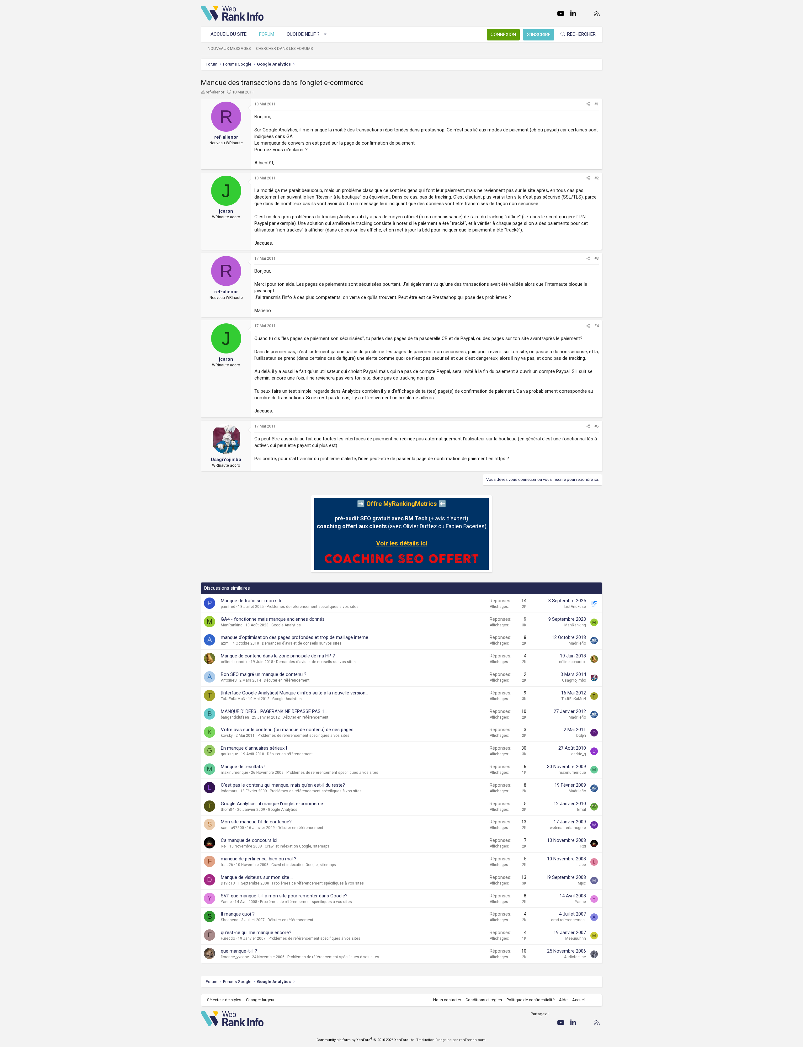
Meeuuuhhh (575, 938)
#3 (596, 258)
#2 (596, 178)
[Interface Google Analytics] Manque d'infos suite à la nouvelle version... (294, 693)
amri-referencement (568, 920)
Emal (581, 809)
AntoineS (229, 680)
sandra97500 (232, 828)
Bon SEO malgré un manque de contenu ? (263, 674)
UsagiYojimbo (574, 680)
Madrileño (577, 643)
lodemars (229, 791)
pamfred (228, 606)
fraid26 (227, 865)
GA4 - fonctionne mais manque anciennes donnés (273, 619)
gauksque (229, 754)
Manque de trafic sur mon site (252, 600)
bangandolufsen (235, 717)
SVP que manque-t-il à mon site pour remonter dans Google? (284, 896)
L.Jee (581, 865)
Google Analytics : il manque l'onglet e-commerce (272, 803)
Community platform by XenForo (365, 1040)
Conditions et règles (483, 999)
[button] (325, 34)
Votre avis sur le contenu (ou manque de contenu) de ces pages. (287, 729)
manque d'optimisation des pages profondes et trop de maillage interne (294, 637)
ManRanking (231, 625)
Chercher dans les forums (284, 48)
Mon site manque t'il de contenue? (256, 822)
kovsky (227, 735)
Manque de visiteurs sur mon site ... (257, 877)
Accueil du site (228, 34)
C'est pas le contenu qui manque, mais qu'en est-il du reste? (283, 785)
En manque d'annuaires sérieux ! (254, 748)
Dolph (581, 735)
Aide (563, 999)
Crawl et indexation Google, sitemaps (297, 846)
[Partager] (588, 104)
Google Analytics (286, 625)
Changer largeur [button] (260, 999)
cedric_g (578, 754)
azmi (225, 643)
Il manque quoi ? (238, 914)
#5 (596, 426)
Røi (223, 846)
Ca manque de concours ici (249, 840)
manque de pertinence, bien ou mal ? (258, 859)
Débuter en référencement (287, 680)
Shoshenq (229, 920)
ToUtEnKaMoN (233, 699)
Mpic (582, 883)
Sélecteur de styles (224, 999)
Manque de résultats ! (243, 766)
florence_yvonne (235, 957)
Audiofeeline (575, 957)
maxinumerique (234, 772)
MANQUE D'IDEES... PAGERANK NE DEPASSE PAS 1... (274, 711)
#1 (596, 104)
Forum (266, 34)
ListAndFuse (575, 606)
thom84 (227, 809)
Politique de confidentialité (531, 999)
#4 (596, 326)
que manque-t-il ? (239, 951)
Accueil (579, 999)
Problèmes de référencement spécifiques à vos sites (313, 606)
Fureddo (228, 938)
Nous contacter (447, 999)
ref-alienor (215, 92)
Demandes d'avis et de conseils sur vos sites (302, 643)
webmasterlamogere (568, 828)
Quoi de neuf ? (303, 34)
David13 (228, 883)
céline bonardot (234, 662)
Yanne (226, 902)
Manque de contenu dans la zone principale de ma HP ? (278, 656)
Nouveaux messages (229, 48)
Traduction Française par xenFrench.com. (451, 1040)
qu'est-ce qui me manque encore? (256, 932)
